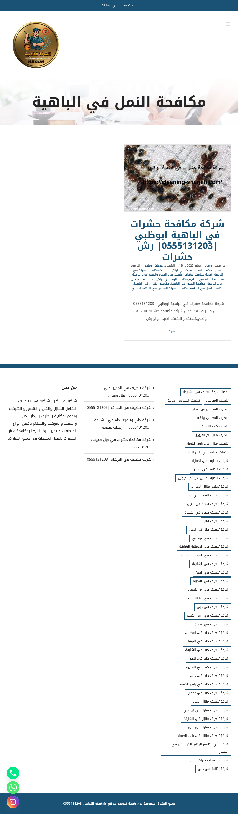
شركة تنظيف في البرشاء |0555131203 (119, 459)
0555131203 (72, 804)
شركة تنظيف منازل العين (210, 701)
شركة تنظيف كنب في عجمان (208, 693)
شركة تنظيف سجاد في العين (207, 504)
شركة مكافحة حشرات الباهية (193, 274)
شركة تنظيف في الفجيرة (210, 581)
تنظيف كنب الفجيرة (214, 426)
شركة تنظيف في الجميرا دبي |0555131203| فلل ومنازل (127, 391)
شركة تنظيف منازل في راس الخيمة (203, 736)
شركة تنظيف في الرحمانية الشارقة (203, 547)
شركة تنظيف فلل (216, 521)
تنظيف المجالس (217, 400)
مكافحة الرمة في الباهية (171, 279)
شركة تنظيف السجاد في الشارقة (205, 495)
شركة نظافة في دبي (213, 769)
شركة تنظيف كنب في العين (208, 658)
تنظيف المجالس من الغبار (210, 409)
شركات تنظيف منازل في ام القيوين (203, 478)
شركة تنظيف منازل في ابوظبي (205, 710)
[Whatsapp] (13, 787)
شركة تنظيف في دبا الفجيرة (208, 598)
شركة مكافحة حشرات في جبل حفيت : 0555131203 (121, 443)
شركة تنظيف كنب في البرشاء (207, 641)
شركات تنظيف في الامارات (209, 461)
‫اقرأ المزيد (176, 331)
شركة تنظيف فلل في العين (208, 530)
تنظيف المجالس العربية (184, 400)
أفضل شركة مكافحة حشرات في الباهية (196, 270)
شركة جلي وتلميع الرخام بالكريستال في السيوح (200, 748)
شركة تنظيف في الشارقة (210, 564)
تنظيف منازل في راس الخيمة (207, 443)
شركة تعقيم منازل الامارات (209, 487)
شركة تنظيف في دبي (212, 607)
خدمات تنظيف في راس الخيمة (206, 452)
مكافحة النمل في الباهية (206, 288)
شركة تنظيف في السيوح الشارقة (204, 555)
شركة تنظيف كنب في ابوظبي (206, 633)
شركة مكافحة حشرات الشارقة (207, 760)
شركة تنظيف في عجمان (211, 624)
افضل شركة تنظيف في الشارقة (205, 392)
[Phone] (13, 773)
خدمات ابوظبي (153, 265)
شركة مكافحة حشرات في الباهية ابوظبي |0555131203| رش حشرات (177, 178)
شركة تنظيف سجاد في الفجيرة (206, 512)
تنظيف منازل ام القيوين (211, 435)
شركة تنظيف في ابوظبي (210, 538)
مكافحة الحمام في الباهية (206, 279)
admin (209, 265)
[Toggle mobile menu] (228, 24)
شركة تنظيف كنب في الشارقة (206, 650)
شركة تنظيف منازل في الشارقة (205, 719)
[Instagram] (13, 802)
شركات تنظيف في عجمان (210, 469)
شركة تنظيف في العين (211, 572)
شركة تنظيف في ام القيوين (208, 590)
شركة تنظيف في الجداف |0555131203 (119, 407)
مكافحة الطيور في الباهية (188, 284)
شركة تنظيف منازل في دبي (208, 727)
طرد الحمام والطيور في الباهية (152, 274)
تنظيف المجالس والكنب (211, 418)
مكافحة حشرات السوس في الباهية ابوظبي (159, 288)
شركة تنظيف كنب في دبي (209, 676)
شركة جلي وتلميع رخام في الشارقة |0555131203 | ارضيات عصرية (122, 423)
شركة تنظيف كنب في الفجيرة (207, 667)
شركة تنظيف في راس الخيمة (207, 615)
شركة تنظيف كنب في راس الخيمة (204, 684)
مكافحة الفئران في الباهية (151, 284)
